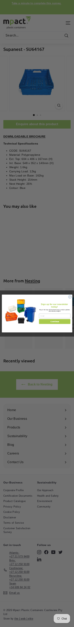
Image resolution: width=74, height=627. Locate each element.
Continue (54, 321)
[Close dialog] (69, 297)
